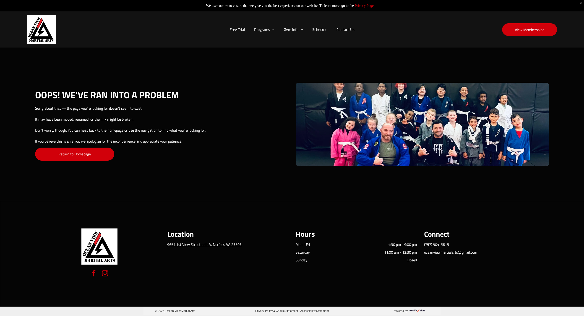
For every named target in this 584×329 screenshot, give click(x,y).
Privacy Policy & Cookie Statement (276, 311)
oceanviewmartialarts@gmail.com (450, 252)
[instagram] (105, 273)
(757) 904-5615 (436, 244)
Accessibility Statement (314, 311)
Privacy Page (364, 6)
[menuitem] (237, 29)
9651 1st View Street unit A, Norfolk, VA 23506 (204, 244)
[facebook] (94, 273)
